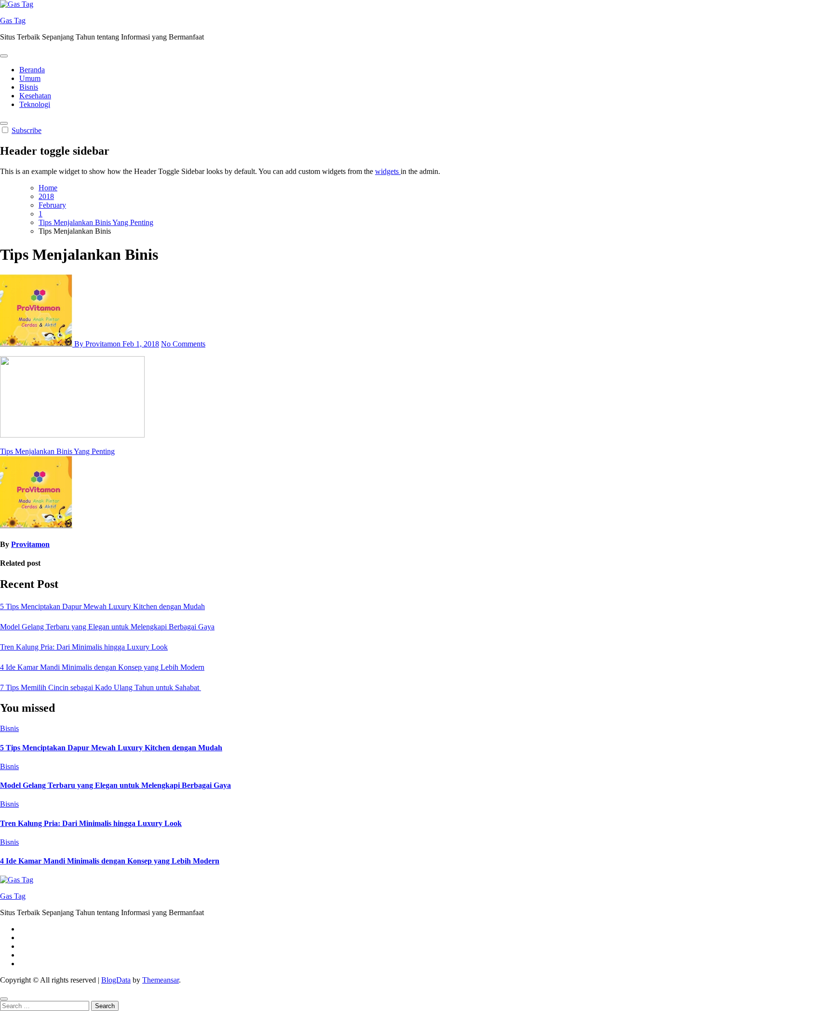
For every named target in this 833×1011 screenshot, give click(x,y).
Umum (29, 78)
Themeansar (160, 980)
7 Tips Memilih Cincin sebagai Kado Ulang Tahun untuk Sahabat (100, 687)
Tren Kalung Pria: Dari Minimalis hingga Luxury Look (84, 647)
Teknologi (34, 104)
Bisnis (28, 87)
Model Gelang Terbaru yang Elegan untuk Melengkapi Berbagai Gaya (107, 627)
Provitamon (30, 544)
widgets (388, 171)
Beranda (32, 70)
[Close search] (4, 999)
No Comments (183, 344)
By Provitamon (97, 344)
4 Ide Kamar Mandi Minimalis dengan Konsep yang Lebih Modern (102, 667)
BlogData (116, 980)
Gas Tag (13, 20)
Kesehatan (35, 96)
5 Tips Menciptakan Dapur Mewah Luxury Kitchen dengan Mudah (102, 606)
